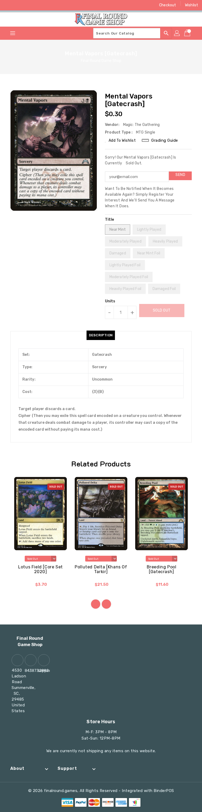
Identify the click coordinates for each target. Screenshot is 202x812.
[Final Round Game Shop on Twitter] (18, 5)
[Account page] (177, 33)
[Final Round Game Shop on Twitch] (48, 5)
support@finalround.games (43, 670)
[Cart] (188, 33)
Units (110, 301)
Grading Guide (164, 140)
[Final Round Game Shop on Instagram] (28, 5)
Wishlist (191, 5)
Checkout (167, 5)
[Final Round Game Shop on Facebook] (8, 5)
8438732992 (30, 670)
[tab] (101, 335)
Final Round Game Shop (101, 60)
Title (109, 219)
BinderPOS (164, 790)
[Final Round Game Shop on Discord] (38, 5)
